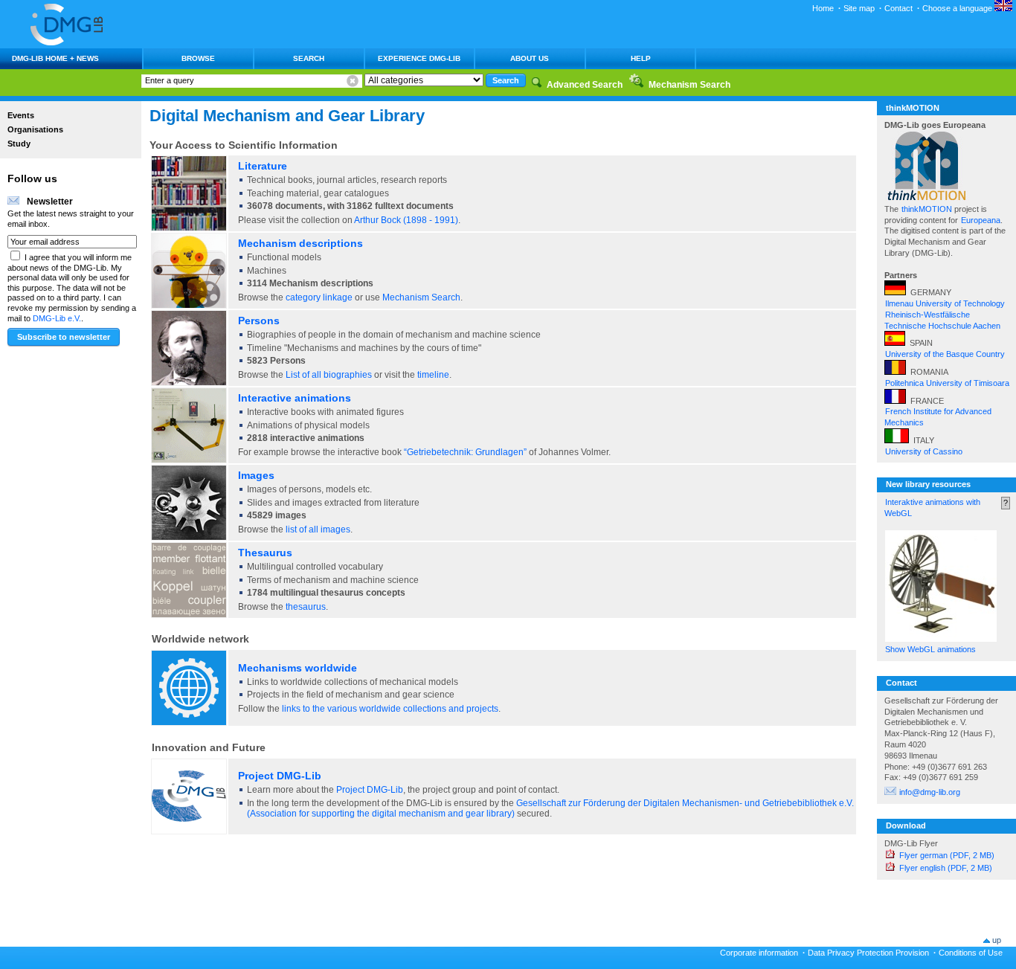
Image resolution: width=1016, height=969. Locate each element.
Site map (859, 8)
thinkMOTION (927, 209)
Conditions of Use (971, 952)
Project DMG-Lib (279, 776)
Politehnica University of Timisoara (947, 383)
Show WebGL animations (930, 649)
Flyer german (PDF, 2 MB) (946, 855)
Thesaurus (265, 552)
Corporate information (759, 952)
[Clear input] (353, 81)
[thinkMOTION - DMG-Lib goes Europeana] (926, 197)
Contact (898, 8)
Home (823, 8)
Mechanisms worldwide (297, 668)
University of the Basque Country (945, 354)
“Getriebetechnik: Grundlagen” (465, 452)
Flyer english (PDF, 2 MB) (945, 867)
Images (256, 475)
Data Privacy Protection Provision (868, 952)
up (996, 940)
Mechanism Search (421, 297)
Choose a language (958, 8)
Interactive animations (294, 398)
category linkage (319, 297)
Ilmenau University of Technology (945, 303)
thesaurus (306, 607)
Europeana (980, 220)
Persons (259, 320)
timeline (433, 375)
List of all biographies (329, 375)
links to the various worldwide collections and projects (390, 709)
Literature (262, 166)
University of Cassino (923, 451)
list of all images (318, 529)
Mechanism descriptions (300, 243)
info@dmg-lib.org (929, 792)
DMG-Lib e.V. (57, 318)
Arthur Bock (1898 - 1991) (405, 220)
